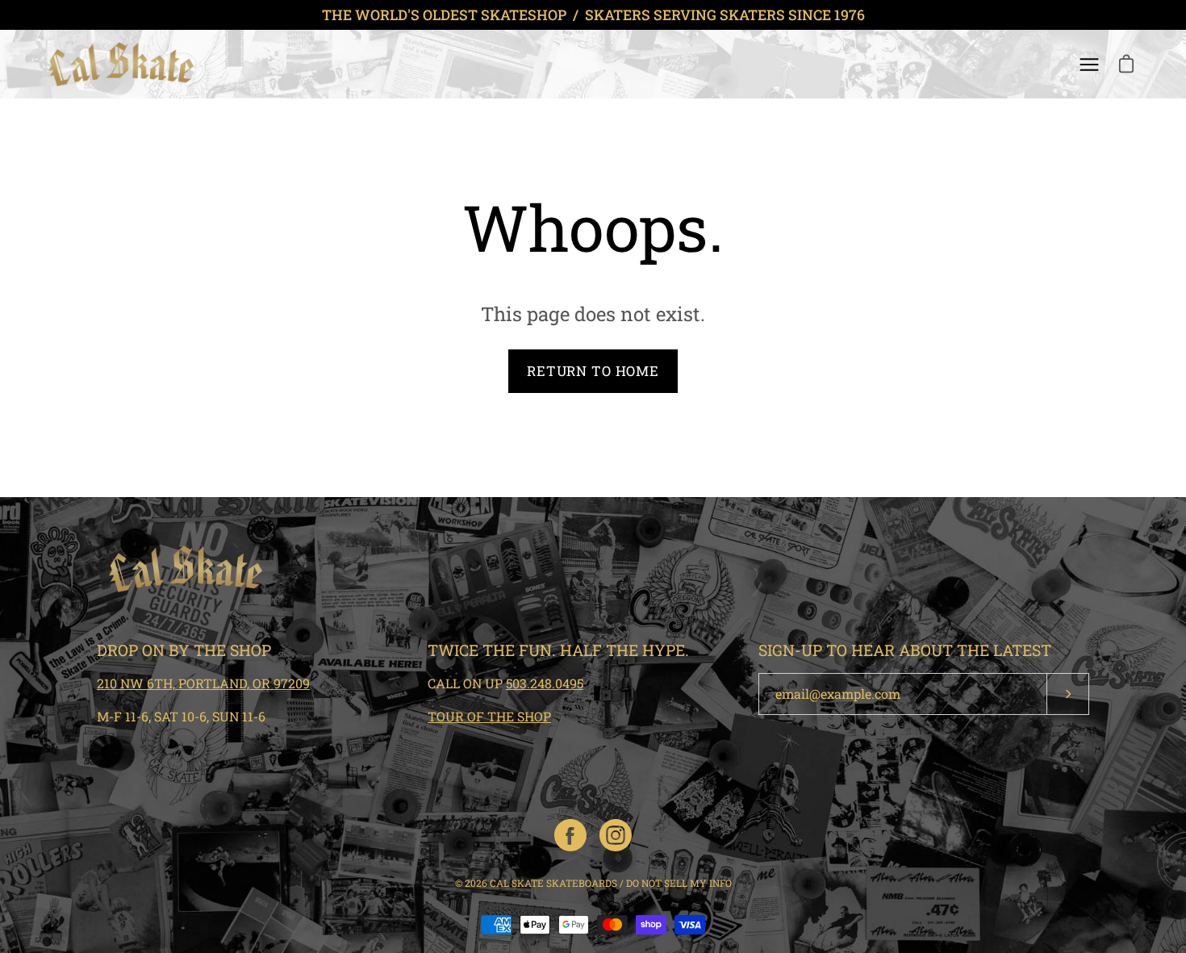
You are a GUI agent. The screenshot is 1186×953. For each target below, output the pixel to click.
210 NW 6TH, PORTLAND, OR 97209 (203, 683)
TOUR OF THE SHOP (489, 716)
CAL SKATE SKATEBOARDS (553, 882)
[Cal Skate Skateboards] (121, 64)
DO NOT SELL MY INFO (679, 882)
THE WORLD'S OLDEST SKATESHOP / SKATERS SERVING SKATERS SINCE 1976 (593, 15)
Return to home (593, 371)
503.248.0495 (544, 683)
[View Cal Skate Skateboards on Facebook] (570, 835)
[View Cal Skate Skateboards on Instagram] (615, 835)
